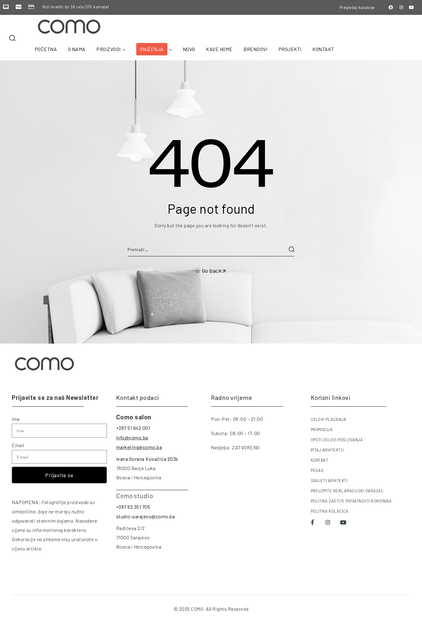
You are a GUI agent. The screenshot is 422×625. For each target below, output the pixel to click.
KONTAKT (319, 460)
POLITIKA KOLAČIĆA (329, 511)
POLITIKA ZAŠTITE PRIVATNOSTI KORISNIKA (351, 501)
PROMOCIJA (322, 429)
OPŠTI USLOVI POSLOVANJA (337, 439)
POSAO (317, 470)
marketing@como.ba (139, 447)
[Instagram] (401, 7)
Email (18, 445)
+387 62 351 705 (133, 507)
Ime (16, 419)
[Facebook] (391, 7)
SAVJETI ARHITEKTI (329, 480)
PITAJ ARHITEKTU (327, 449)
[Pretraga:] (211, 249)
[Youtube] (411, 7)
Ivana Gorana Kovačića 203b (147, 459)
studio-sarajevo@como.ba (145, 516)
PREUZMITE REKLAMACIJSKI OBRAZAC (347, 490)
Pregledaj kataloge (357, 7)
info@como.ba (132, 437)
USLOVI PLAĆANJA (328, 419)
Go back (212, 270)
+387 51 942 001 (133, 428)
